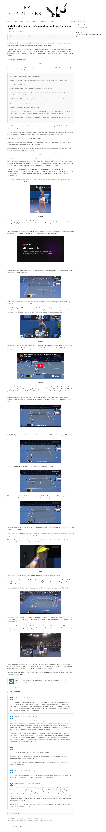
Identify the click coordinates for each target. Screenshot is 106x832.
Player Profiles (15, 688)
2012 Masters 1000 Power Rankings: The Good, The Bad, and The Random (33, 820)
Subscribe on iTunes (83, 27)
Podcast (52, 21)
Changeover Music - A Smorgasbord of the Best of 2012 (30, 818)
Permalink (37, 698)
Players (35, 21)
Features (43, 21)
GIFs (28, 21)
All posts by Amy (19, 683)
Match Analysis (19, 21)
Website (27, 683)
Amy (10, 32)
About (9, 21)
